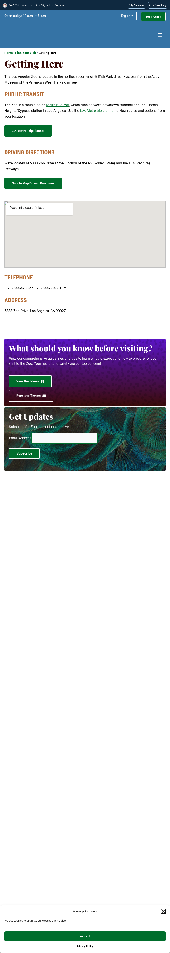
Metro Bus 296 (57, 105)
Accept (85, 936)
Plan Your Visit (25, 53)
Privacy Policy (85, 946)
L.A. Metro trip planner (97, 111)
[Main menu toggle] (160, 34)
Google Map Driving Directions (33, 183)
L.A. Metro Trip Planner (28, 131)
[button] (163, 911)
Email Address (20, 438)
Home (8, 53)
